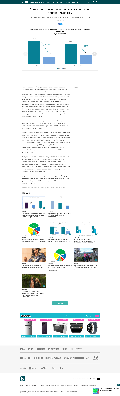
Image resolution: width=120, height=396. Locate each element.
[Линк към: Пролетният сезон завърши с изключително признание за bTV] (60, 234)
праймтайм (62, 188)
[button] (94, 54)
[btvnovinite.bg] (36, 358)
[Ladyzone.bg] (68, 358)
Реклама (28, 385)
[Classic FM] (54, 368)
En (77, 2)
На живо (60, 2)
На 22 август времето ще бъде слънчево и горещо (109, 389)
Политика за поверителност (52, 385)
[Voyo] (58, 358)
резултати (41, 188)
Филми (47, 2)
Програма (67, 2)
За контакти (41, 385)
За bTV (74, 2)
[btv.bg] (24, 349)
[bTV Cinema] (42, 349)
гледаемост (54, 188)
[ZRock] (63, 368)
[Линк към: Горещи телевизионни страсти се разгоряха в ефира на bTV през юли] (34, 234)
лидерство (34, 188)
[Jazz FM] (45, 368)
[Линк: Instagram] (93, 379)
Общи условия (23, 387)
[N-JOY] (24, 368)
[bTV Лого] (22, 378)
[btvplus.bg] (24, 358)
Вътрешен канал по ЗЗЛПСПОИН (88, 385)
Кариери (34, 385)
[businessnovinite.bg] (49, 358)
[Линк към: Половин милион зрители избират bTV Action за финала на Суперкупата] (60, 208)
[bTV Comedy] (32, 349)
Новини (53, 2)
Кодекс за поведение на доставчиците (70, 385)
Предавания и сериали (37, 2)
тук (97, 316)
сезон (28, 188)
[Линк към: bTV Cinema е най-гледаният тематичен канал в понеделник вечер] (34, 260)
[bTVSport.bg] (79, 358)
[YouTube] (97, 378)
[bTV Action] (55, 349)
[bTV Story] (68, 349)
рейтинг (47, 188)
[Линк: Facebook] (90, 379)
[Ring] (80, 349)
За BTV (22, 385)
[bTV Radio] (34, 368)
